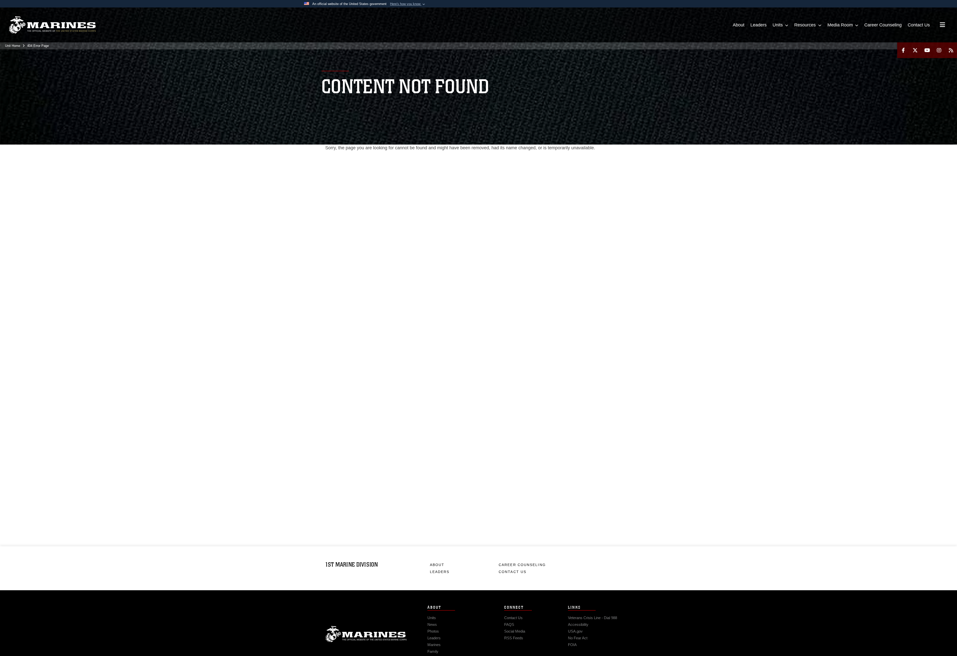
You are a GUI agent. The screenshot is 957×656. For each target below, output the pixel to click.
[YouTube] (927, 50)
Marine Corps (366, 634)
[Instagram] (939, 50)
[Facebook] (903, 50)
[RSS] (951, 50)
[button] (408, 3)
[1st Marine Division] (52, 25)
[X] (915, 50)
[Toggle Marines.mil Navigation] (942, 25)
